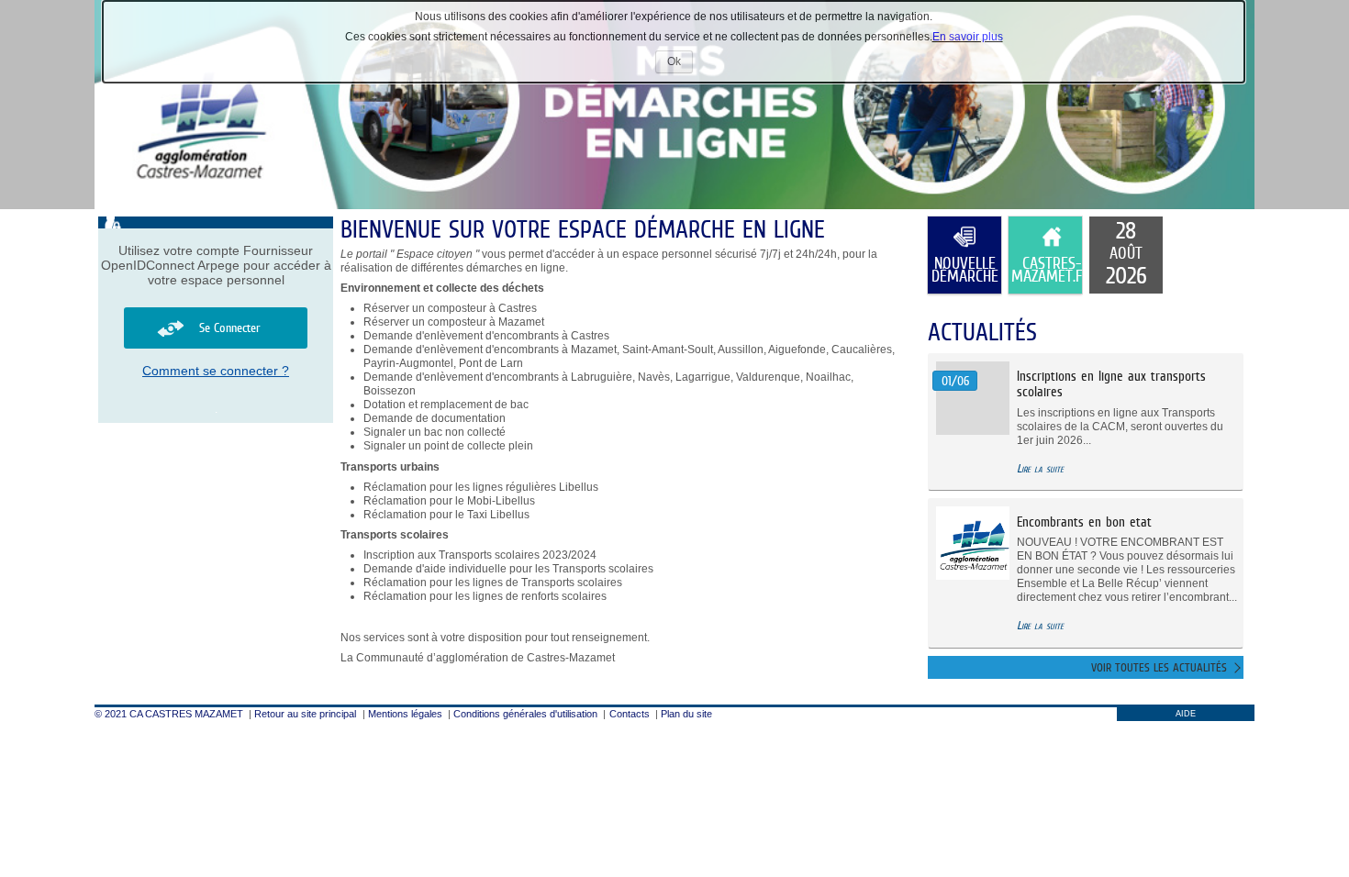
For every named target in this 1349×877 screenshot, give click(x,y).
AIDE (1186, 713)
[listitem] (1126, 255)
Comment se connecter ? (215, 370)
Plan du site (686, 713)
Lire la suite (1040, 468)
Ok (680, 63)
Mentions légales (405, 713)
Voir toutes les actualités (1159, 667)
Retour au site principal (305, 713)
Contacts (629, 713)
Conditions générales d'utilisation (525, 713)
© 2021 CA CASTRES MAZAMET (169, 713)
